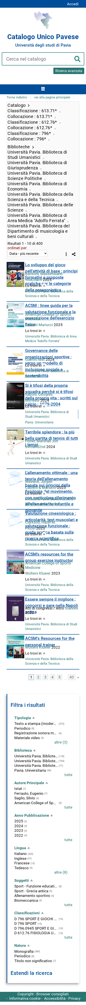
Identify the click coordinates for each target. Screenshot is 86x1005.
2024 (18, 826)
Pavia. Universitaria (39, 422)
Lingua (20, 848)
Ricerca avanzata (68, 71)
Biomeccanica (26, 900)
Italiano (20, 853)
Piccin (30, 528)
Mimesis (32, 400)
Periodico (22, 728)
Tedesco (21, 868)
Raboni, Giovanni (38, 394)
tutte (68, 775)
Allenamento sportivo (32, 895)
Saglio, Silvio (24, 798)
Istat (18, 788)
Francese (22, 863)
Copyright (25, 994)
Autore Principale (29, 783)
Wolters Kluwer (38, 573)
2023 (18, 830)
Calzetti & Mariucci (41, 487)
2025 (18, 821)
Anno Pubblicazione (31, 815)
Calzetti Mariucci (39, 325)
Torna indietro (17, 97)
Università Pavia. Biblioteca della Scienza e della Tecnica (36, 761)
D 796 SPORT (25, 923)
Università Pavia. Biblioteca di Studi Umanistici (36, 756)
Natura (20, 945)
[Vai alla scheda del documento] (15, 274)
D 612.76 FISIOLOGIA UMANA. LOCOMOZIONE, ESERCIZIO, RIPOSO (36, 933)
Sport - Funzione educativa (36, 886)
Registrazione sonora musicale (36, 733)
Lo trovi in (33, 285)
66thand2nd (35, 446)
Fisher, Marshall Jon (41, 441)
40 (71, 677)
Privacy (74, 998)
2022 (18, 835)
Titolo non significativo (33, 961)
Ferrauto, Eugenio (28, 793)
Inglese (20, 858)
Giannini (71, 608)
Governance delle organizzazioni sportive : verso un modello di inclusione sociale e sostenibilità (48, 363)
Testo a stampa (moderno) (36, 723)
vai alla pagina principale (52, 97)
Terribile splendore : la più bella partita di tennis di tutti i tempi (51, 438)
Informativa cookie (25, 998)
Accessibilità (54, 998)
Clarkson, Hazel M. (40, 522)
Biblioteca (23, 750)
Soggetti (21, 880)
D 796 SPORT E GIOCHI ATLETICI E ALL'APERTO (36, 919)
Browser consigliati (52, 994)
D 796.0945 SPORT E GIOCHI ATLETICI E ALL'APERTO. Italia (36, 928)
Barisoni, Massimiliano (44, 274)
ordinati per (17, 248)
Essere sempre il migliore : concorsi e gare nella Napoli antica (51, 605)
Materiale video (27, 738)
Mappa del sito (44, 1003)
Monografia (24, 951)
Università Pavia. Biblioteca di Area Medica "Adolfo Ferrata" (36, 765)
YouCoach (34, 280)
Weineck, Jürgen (38, 481)
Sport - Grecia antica (31, 891)
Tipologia (22, 718)
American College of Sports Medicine (36, 803)
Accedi (73, 4)
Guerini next (35, 359)
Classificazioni (27, 913)
